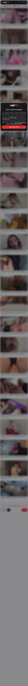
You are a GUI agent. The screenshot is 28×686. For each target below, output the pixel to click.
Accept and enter (14, 127)
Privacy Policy (13, 117)
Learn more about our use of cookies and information (16, 123)
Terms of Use (5, 118)
